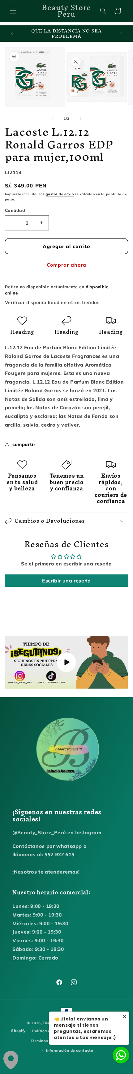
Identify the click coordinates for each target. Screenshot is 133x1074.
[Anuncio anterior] (12, 34)
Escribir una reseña (66, 581)
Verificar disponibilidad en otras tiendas (52, 302)
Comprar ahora (66, 265)
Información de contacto (69, 1050)
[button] (13, 11)
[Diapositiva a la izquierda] (52, 119)
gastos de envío (60, 194)
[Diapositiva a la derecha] (80, 119)
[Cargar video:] (66, 662)
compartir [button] (24, 444)
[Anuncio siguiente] (121, 34)
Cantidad (15, 210)
